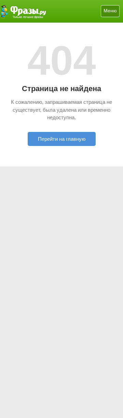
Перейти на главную (61, 139)
